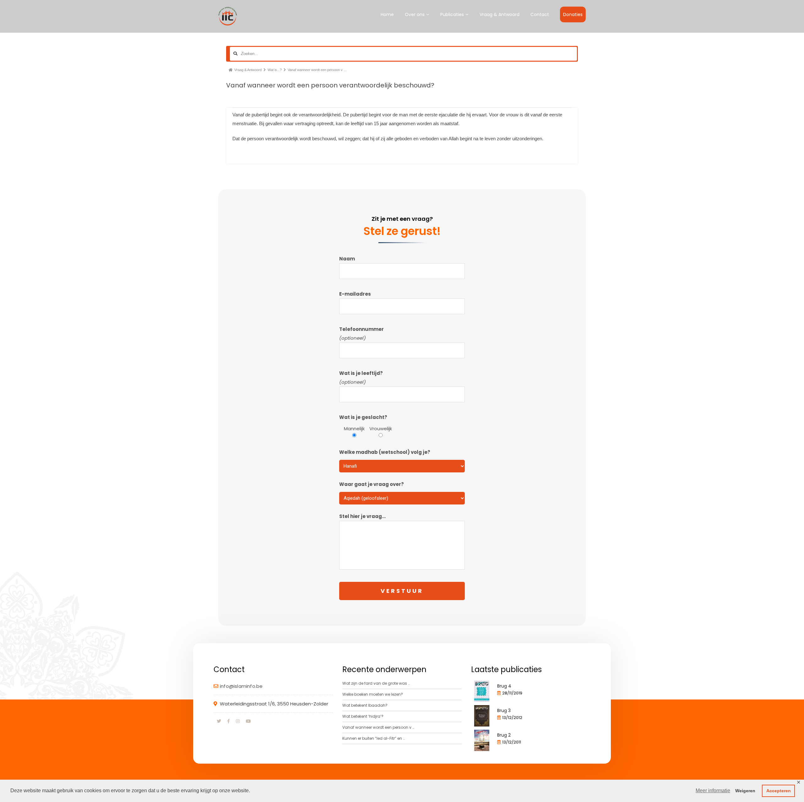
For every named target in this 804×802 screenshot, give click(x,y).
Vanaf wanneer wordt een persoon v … (378, 727)
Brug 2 (504, 735)
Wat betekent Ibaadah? (365, 705)
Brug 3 (504, 710)
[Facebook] (228, 721)
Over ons (415, 14)
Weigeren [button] (745, 790)
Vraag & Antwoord (499, 14)
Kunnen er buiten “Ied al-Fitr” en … (373, 738)
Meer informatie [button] (713, 790)
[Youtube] (248, 721)
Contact (539, 14)
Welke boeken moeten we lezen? (372, 694)
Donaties (573, 14)
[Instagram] (238, 721)
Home (387, 14)
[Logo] (227, 16)
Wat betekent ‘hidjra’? (362, 716)
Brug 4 (504, 686)
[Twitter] (219, 721)
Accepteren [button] (778, 790)
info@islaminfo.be (241, 686)
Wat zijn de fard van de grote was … (376, 683)
